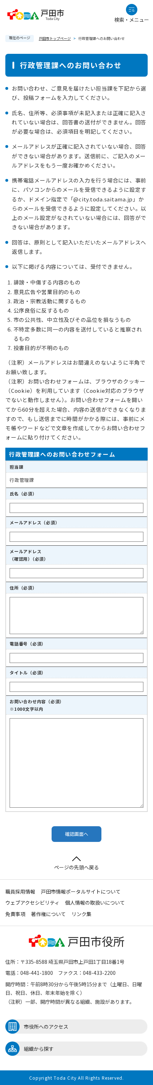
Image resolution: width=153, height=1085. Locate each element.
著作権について (48, 913)
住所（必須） (23, 588)
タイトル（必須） (28, 672)
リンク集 (81, 913)
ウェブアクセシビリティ (32, 902)
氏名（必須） (23, 493)
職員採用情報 (20, 891)
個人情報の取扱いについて (95, 902)
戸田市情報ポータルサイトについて (81, 891)
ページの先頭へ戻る (76, 867)
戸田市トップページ (55, 38)
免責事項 (15, 913)
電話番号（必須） (28, 644)
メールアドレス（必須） (34, 522)
